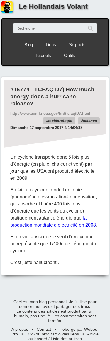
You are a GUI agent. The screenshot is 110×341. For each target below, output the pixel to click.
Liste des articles (66, 338)
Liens (51, 44)
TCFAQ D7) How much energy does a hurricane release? (52, 96)
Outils (69, 55)
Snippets (77, 44)
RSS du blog (38, 334)
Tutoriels (43, 55)
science (90, 121)
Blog (28, 44)
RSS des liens (66, 334)
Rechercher (91, 28)
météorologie (60, 121)
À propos (19, 329)
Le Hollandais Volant (53, 6)
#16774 (20, 89)
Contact (44, 329)
